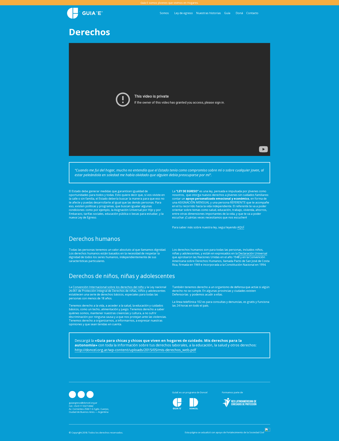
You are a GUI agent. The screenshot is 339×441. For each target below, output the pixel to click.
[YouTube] (90, 394)
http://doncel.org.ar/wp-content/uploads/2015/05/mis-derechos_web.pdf (135, 349)
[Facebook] (81, 394)
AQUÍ (240, 227)
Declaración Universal (252, 253)
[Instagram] (72, 394)
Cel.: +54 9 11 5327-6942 (81, 406)
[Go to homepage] (84, 13)
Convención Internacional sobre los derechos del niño (108, 287)
